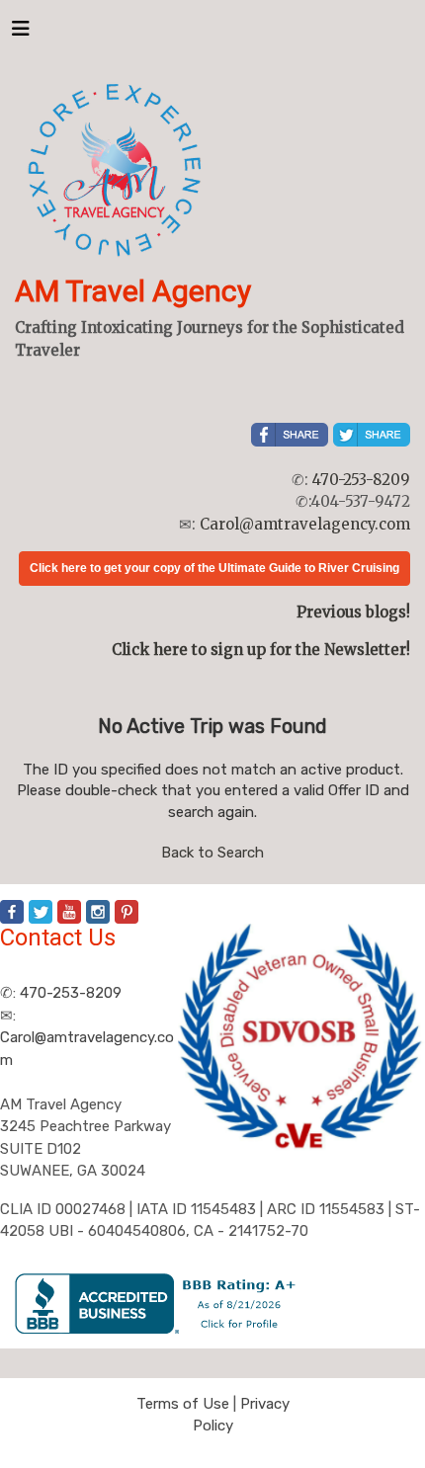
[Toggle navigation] (21, 33)
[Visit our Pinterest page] (126, 912)
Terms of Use (182, 1404)
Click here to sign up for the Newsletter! (261, 649)
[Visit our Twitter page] (40, 912)
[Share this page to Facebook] (289, 435)
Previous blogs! (353, 612)
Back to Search (212, 852)
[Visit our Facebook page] (12, 912)
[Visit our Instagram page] (98, 912)
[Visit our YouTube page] (69, 912)
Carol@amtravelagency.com (305, 524)
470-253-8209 (361, 479)
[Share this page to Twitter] (371, 435)
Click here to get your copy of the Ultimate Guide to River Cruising (214, 568)
